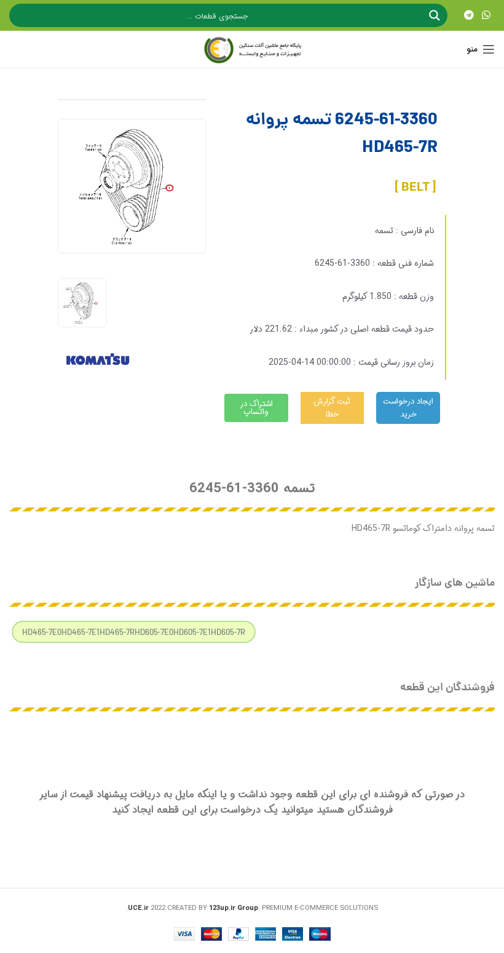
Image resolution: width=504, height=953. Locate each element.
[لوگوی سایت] (252, 49)
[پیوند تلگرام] (469, 15)
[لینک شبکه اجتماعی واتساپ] (486, 15)
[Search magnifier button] (436, 15)
